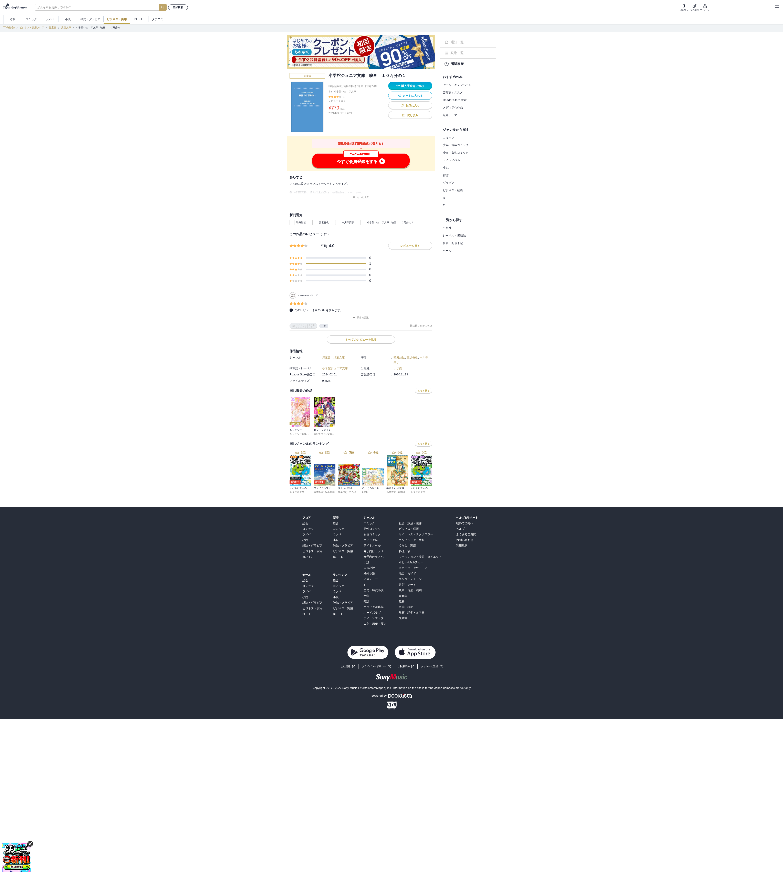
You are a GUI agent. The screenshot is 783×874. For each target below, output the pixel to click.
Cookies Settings (585, 866)
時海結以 (301, 222)
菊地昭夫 (402, 492)
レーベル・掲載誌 (454, 235)
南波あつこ (320, 434)
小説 (446, 167)
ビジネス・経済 (453, 190)
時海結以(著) (335, 86)
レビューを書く (337, 101)
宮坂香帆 (324, 222)
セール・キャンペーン (457, 84)
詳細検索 (178, 7)
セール (447, 250)
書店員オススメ (453, 92)
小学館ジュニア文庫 (345, 91)
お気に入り (413, 105)
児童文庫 (66, 27)
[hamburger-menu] (776, 7)
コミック (448, 137)
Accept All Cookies (616, 866)
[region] (391, 867)
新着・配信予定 (453, 243)
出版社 (447, 228)
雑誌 (446, 175)
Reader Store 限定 (455, 100)
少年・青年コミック (456, 145)
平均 (324, 246)
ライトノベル (451, 160)
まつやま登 (355, 492)
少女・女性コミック (456, 152)
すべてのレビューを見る (361, 339)
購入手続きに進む (412, 85)
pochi (365, 492)
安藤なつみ (333, 434)
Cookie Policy (214, 865)
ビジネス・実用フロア (32, 27)
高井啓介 (391, 492)
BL (444, 197)
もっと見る (363, 197)
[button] (432, 666)
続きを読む (363, 317)
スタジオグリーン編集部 (303, 492)
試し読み (412, 115)
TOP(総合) (9, 27)
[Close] (776, 866)
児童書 (52, 27)
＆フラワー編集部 (299, 434)
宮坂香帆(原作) (352, 86)
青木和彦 (319, 492)
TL (444, 205)
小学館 (398, 368)
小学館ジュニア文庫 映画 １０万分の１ (390, 222)
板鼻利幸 (330, 492)
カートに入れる (413, 95)
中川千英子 (348, 222)
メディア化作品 (453, 107)
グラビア (448, 182)
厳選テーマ (450, 115)
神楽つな (343, 492)
